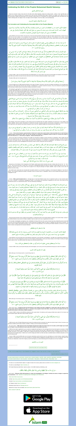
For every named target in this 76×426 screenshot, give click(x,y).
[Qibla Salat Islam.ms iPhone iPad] (38, 414)
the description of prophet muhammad (14, 358)
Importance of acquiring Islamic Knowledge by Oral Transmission (31, 374)
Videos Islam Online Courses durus (16, 376)
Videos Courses (28, 2)
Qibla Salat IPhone (36, 387)
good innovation (21, 357)
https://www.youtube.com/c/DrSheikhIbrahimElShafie (23, 378)
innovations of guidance (35, 357)
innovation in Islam (28, 357)
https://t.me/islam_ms (25, 364)
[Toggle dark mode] (62, 2)
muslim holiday (59, 357)
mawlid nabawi (54, 357)
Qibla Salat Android (28, 387)
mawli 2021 (41, 357)
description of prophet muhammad (13, 357)
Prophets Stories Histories (44, 358)
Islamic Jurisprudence (24, 358)
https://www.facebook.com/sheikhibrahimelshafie (22, 381)
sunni (56, 358)
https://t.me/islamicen (22, 383)
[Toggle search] (33, 2)
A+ (66, 2)
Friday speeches (37, 358)
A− (64, 2)
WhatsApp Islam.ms (24, 385)
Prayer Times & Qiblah (20, 2)
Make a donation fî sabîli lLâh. (14, 389)
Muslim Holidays (51, 358)
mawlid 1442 (49, 357)
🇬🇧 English (59, 2)
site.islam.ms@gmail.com (55, 362)
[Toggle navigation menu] (9, 2)
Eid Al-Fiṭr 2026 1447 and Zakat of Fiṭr (38, 347)
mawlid (45, 357)
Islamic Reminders (31, 358)
